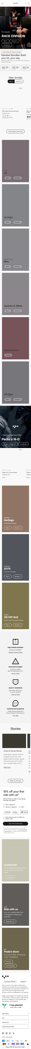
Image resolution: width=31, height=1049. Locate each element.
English (23, 981)
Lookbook (7, 45)
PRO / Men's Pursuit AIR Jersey (10, 111)
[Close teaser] (28, 1044)
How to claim (15, 673)
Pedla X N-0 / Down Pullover (9, 472)
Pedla (3, 996)
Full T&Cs (15, 715)
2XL (12, 108)
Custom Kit (9, 877)
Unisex (8, 355)
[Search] (26, 3)
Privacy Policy (8, 831)
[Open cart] (29, 3)
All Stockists (10, 966)
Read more (7, 767)
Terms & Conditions (23, 829)
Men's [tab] (11, 81)
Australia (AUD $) (9, 981)
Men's (5, 41)
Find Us (8, 961)
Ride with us (10, 921)
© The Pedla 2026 (7, 1037)
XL (9, 108)
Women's (14, 41)
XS (3, 108)
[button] (15, 1047)
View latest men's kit (15, 131)
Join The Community (15, 823)
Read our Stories (15, 781)
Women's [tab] (19, 81)
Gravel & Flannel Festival (13, 751)
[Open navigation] (2, 3)
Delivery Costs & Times (15, 652)
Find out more (15, 694)
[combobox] (22, 812)
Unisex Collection (10, 444)
